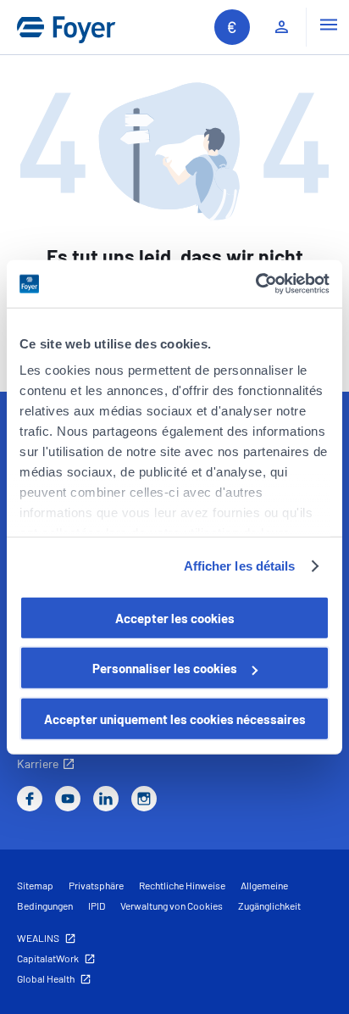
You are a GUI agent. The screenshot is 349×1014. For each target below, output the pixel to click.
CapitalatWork (48, 958)
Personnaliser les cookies (164, 668)
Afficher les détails (240, 566)
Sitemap (35, 885)
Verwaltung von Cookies (171, 905)
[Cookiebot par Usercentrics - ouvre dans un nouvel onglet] (255, 284)
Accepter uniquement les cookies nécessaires (175, 718)
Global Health (46, 978)
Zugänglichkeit (269, 905)
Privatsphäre (96, 885)
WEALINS (38, 938)
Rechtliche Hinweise (182, 885)
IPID (96, 905)
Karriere (37, 763)
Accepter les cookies (175, 617)
